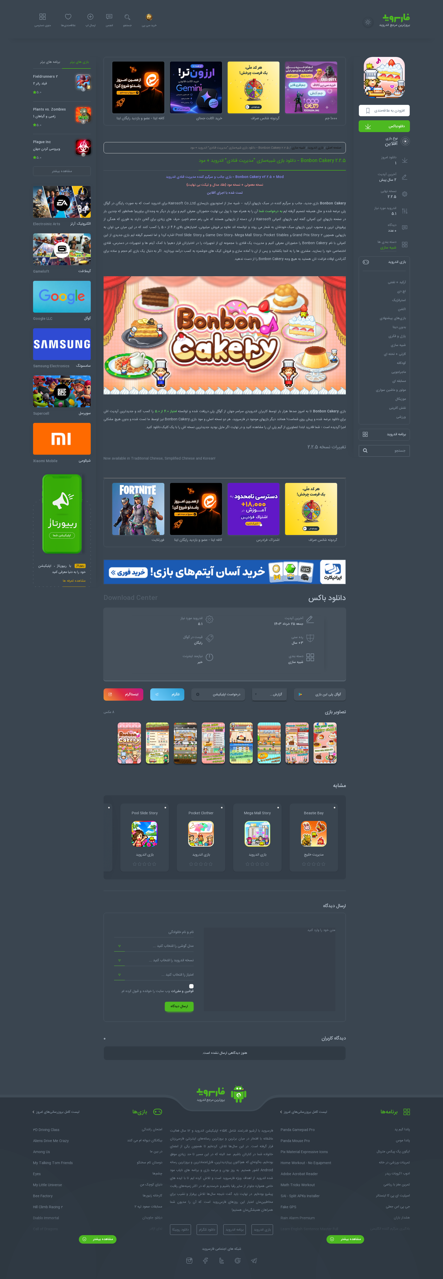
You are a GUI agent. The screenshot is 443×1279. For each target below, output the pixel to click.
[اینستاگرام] (189, 1261)
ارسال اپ (90, 25)
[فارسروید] (221, 1095)
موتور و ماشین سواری (391, 390)
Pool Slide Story (189, 235)
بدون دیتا (399, 327)
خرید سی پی (149, 25)
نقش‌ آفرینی (397, 408)
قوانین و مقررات (182, 991)
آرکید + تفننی (397, 282)
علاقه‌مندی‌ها (68, 25)
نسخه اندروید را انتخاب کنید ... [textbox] (171, 960)
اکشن (402, 309)
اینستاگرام (131, 694)
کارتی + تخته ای (395, 354)
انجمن (109, 25)
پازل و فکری (397, 336)
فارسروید (239, 419)
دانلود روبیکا (180, 1230)
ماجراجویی (398, 372)
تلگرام (175, 694)
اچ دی (401, 291)
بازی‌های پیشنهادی (393, 318)
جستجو (127, 25)
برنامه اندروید (235, 1230)
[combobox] (154, 946)
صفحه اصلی (333, 147)
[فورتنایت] (138, 509)
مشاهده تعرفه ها (74, 581)
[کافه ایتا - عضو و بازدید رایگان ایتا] (138, 88)
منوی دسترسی (42, 25)
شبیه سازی (388, 248)
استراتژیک (399, 300)
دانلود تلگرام (207, 1230)
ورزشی (401, 417)
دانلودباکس (397, 126)
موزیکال (400, 399)
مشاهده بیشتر (350, 1239)
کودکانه (401, 363)
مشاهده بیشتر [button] (62, 171)
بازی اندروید (315, 147)
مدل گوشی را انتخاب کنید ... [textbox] (173, 946)
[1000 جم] (311, 88)
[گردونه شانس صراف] (254, 88)
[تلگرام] (254, 1261)
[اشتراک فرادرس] (254, 509)
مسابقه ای (399, 381)
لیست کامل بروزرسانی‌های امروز (305, 1112)
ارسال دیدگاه (179, 1006)
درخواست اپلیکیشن (226, 694)
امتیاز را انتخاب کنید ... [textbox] (178, 975)
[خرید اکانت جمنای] (196, 88)
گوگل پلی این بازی (328, 694)
